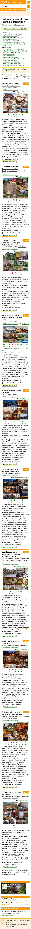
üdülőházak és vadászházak (10, 36)
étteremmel (20, 58)
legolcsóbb (5, 52)
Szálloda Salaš (10, 167)
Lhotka (7, 794)
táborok (4, 44)
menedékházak (6, 34)
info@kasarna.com (23, 722)
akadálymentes (13, 51)
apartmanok (14, 39)
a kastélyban (10, 49)
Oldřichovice (14, 471)
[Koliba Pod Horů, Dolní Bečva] (15, 658)
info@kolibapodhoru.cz (22, 649)
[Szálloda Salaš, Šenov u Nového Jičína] (15, 187)
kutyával (16, 62)
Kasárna (19, 714)
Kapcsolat (13, 9)
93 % (27, 552)
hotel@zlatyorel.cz (24, 399)
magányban (19, 49)
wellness (16, 63)
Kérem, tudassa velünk (8, 915)
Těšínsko (20, 473)
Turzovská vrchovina (8, 560)
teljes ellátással (6, 62)
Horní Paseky (16, 245)
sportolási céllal (6, 63)
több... (10, 125)
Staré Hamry (17, 317)
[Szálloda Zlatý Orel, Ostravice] (15, 409)
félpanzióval (14, 60)
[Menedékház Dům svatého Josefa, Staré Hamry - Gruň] (15, 334)
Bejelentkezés (22, 9)
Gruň (4, 320)
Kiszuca (5, 562)
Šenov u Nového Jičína (10, 169)
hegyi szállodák (6, 40)
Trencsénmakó (10, 714)
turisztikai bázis (6, 45)
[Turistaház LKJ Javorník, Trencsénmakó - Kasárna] (15, 731)
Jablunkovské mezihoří (22, 560)
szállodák (19, 37)
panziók (15, 40)
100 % (27, 83)
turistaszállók (12, 44)
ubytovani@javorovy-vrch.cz (21, 477)
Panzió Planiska (10, 83)
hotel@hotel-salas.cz (23, 177)
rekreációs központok (8, 42)
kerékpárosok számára (8, 58)
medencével (14, 52)
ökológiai (5, 51)
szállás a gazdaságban (8, 37)
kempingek (5, 39)
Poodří (4, 171)
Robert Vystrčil (10, 926)
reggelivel (5, 60)
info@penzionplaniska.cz (22, 92)
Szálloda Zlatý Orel (11, 390)
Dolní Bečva (6, 643)
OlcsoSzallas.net (11, 920)
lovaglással (23, 51)
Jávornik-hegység (7, 716)
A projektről (11, 924)
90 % (27, 240)
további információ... (10, 161)
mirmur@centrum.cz (23, 800)
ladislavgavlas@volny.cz (22, 566)
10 (28, 78)
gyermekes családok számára (10, 57)
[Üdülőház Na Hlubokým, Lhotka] (15, 812)
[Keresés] (28, 6)
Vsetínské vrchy (22, 247)
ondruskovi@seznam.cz (22, 251)
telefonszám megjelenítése (10, 90)
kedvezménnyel (6, 65)
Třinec (7, 471)
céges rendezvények (8, 54)
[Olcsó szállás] (3, 921)
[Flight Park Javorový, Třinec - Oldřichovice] (15, 488)
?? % (27, 166)
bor (3, 49)
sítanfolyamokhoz (17, 65)
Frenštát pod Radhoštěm (11, 86)
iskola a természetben (8, 55)
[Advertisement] (15, 13)
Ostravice (5, 393)
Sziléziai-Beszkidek (23, 558)
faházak (21, 44)
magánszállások (20, 42)
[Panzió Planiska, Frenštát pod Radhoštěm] (15, 102)
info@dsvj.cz (25, 324)
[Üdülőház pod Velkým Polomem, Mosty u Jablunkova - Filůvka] (15, 578)
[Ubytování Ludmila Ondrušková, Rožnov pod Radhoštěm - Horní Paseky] (15, 261)
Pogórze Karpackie (12, 171)
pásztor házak (17, 34)
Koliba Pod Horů (10, 641)
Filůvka (14, 556)
